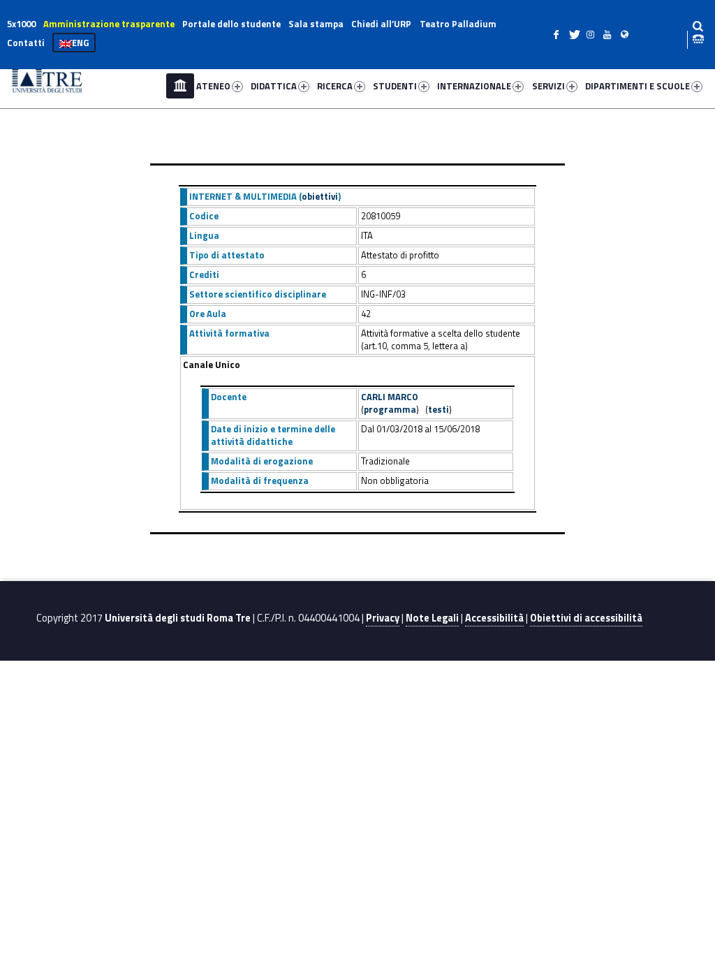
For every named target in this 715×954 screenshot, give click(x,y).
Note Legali (432, 618)
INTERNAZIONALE (474, 86)
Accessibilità (494, 618)
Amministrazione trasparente (109, 24)
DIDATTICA (274, 86)
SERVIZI (548, 86)
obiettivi (320, 196)
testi (438, 409)
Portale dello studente (231, 24)
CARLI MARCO (389, 397)
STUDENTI (395, 86)
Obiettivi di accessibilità (586, 618)
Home (180, 85)
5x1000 (21, 24)
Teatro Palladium (458, 24)
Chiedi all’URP (381, 24)
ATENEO (213, 86)
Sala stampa (316, 24)
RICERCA (335, 86)
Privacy (382, 618)
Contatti (26, 43)
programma (390, 409)
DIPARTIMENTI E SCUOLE (637, 86)
